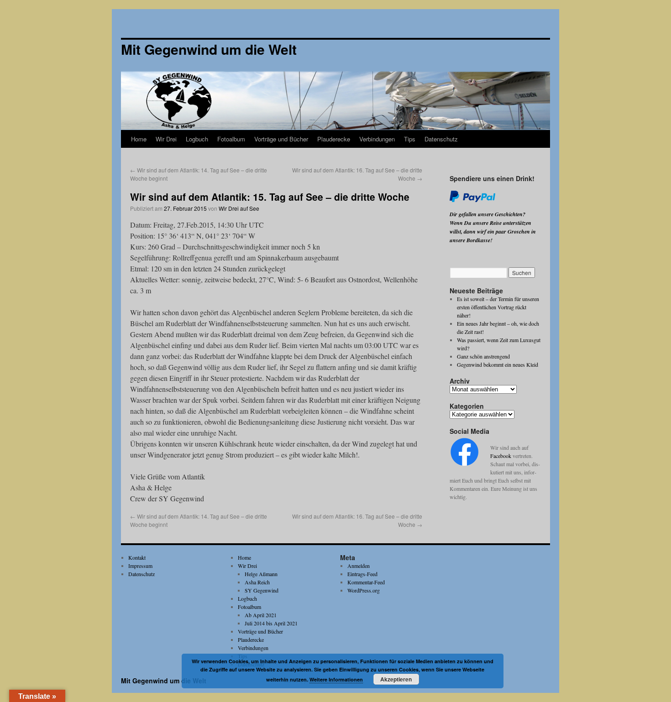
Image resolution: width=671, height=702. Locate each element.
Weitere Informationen (336, 679)
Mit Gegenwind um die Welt (163, 680)
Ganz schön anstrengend (483, 356)
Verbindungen (377, 139)
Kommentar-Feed (366, 582)
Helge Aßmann (261, 573)
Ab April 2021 (261, 615)
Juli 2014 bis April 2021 (271, 623)
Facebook (500, 455)
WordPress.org (363, 590)
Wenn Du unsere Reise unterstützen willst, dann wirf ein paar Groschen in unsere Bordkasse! (493, 231)
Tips (409, 139)
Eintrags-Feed (362, 573)
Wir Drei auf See (239, 208)
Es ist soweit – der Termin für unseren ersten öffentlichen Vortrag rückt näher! (498, 307)
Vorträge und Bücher (281, 139)
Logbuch (197, 139)
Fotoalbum (231, 139)
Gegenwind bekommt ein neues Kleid (497, 364)
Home (139, 139)
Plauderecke (333, 139)
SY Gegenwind (261, 590)
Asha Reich (257, 582)
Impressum (140, 565)
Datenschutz (441, 139)
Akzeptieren (396, 679)
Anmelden (358, 565)
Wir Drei (166, 139)
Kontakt (137, 557)
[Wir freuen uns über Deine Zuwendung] (472, 200)
